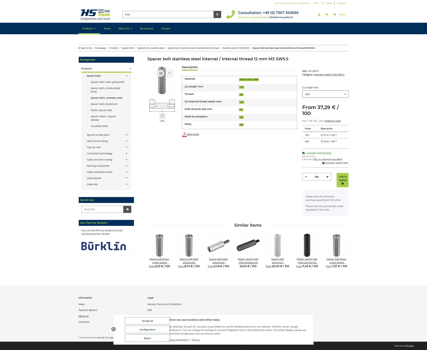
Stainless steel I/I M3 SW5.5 (329, 74)
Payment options (88, 310)
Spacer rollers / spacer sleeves (103, 118)
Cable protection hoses (99, 171)
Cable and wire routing (99, 159)
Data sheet (193, 134)
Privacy (196, 339)
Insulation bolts (99, 126)
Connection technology (99, 153)
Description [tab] (190, 67)
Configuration (147, 329)
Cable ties (92, 184)
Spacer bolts (94, 75)
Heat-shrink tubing (97, 141)
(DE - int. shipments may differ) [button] (328, 159)
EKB (149, 310)
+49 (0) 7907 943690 (281, 12)
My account (146, 28)
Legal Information (178, 339)
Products (86, 68)
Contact (341, 3)
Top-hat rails (94, 147)
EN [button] (316, 3)
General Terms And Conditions (164, 304)
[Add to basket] (127, 209)
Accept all (147, 320)
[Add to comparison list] (160, 73)
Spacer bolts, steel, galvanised (107, 81)
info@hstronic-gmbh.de (281, 17)
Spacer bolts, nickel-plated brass (105, 89)
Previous (153, 252)
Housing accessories (98, 165)
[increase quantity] (327, 176)
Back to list (86, 47)
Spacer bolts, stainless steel (106, 97)
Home (107, 28)
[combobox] (325, 94)
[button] (319, 14)
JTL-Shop (410, 345)
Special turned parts (98, 134)
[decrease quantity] (306, 176)
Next (343, 252)
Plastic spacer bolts (101, 110)
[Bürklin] (103, 245)
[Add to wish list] (169, 73)
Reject (147, 338)
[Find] (217, 14)
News (329, 3)
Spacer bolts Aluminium (104, 104)
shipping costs (333, 120)
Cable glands (94, 178)
